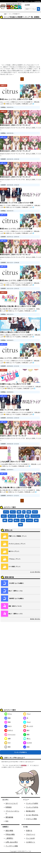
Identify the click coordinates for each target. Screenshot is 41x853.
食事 (10, 520)
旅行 (27, 516)
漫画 (19, 512)
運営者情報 (9, 817)
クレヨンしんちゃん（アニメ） (17, 543)
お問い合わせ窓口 (12, 842)
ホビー (4, 516)
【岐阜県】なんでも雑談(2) (16, 598)
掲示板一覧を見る (35, 619)
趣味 (5, 520)
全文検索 (27, 4)
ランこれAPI (30, 838)
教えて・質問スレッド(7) (15, 613)
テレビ (35, 512)
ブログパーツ (30, 834)
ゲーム (6, 512)
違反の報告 (9, 830)
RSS (7, 821)
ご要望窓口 (9, 838)
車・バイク (12, 516)
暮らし (16, 520)
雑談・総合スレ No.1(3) (15, 606)
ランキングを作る (32, 807)
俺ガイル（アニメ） (14, 551)
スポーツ (20, 516)
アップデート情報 (12, 846)
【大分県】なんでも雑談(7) (16, 583)
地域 (20, 524)
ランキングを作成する (20, 752)
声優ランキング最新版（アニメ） (18, 536)
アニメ (13, 512)
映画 (29, 512)
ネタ (22, 520)
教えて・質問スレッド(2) (15, 591)
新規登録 (23, 765)
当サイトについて (12, 803)
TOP (5, 14)
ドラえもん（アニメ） (15, 559)
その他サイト (30, 842)
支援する (29, 830)
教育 (36, 520)
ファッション (35, 516)
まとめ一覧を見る (35, 572)
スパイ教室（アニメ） (15, 566)
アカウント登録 (31, 819)
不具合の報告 (10, 834)
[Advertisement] (20, 42)
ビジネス (29, 520)
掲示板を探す (30, 811)
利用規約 (9, 807)
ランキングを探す (32, 803)
